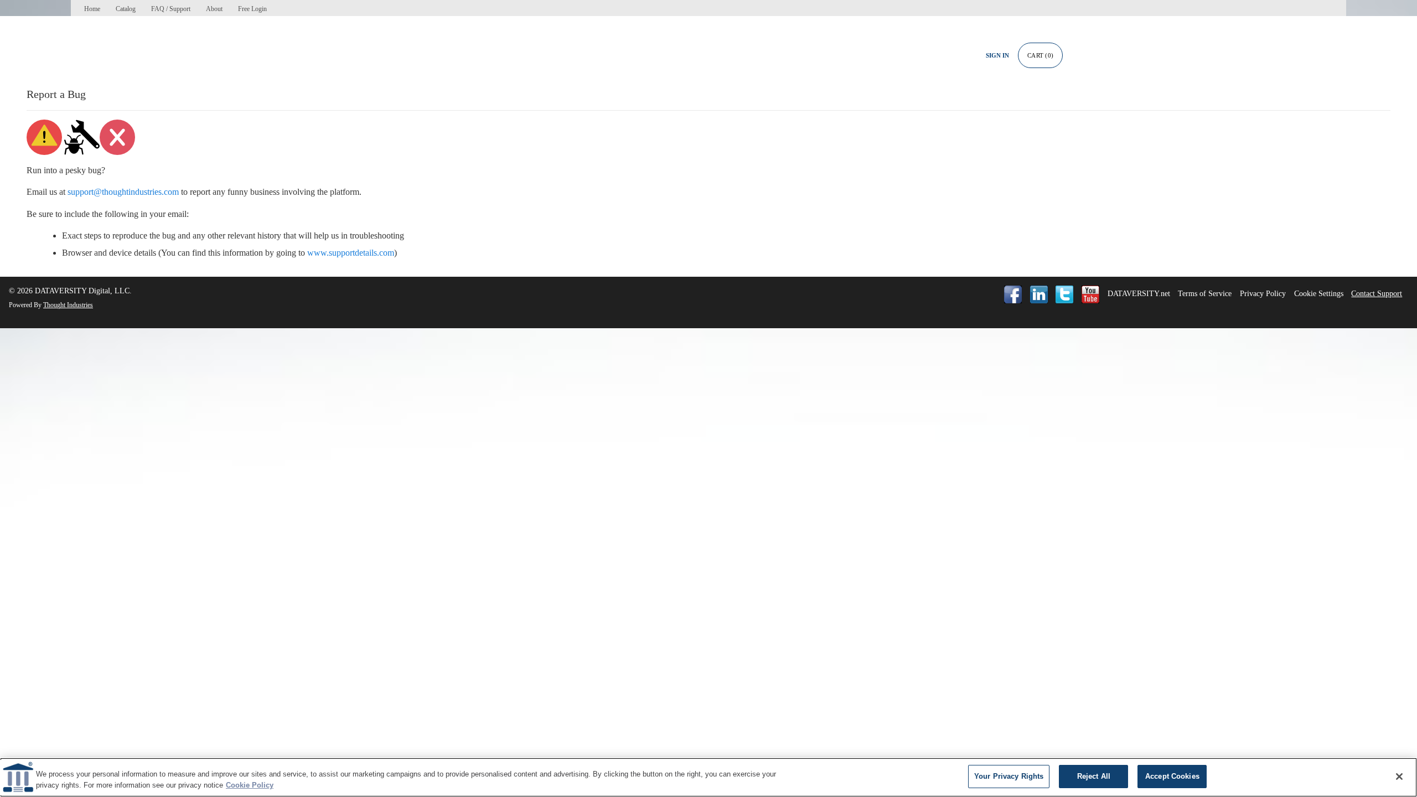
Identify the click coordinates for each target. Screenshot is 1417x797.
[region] (708, 777)
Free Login (252, 9)
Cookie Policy (249, 785)
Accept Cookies (1172, 776)
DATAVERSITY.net (1139, 293)
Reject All (1093, 776)
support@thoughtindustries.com (123, 191)
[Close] (1399, 776)
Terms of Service (1205, 293)
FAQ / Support (170, 9)
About (214, 9)
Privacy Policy (1263, 293)
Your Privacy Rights (1008, 776)
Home (92, 9)
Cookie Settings (1318, 293)
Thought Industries (68, 305)
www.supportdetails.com (350, 252)
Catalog (126, 9)
